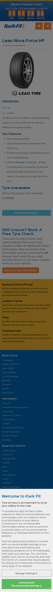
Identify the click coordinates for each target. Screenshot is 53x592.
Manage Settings (25, 573)
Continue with (25, 584)
